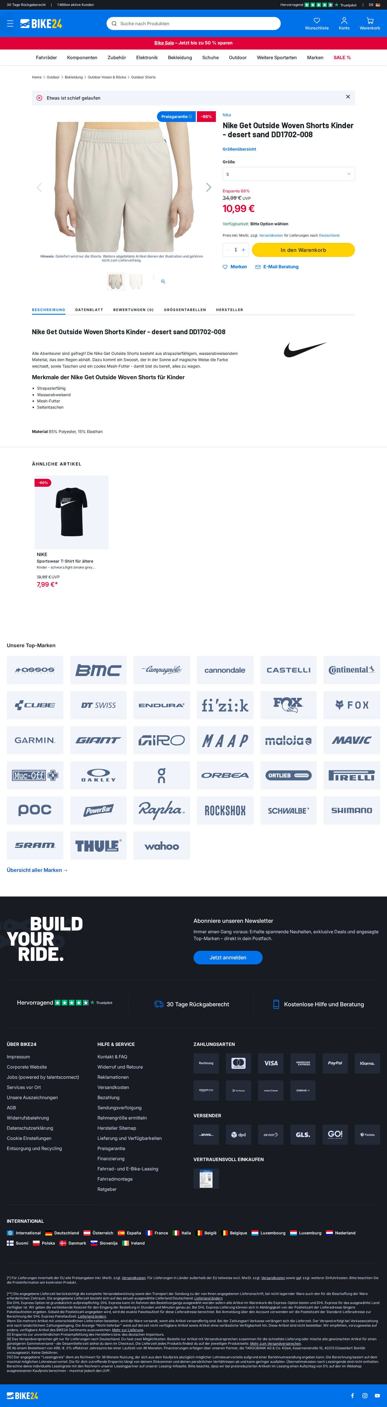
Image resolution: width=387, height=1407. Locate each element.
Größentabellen (185, 310)
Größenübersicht (239, 149)
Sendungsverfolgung (119, 1107)
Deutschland (329, 235)
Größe (229, 161)
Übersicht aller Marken (34, 870)
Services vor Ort (24, 1087)
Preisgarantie (111, 1148)
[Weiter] (209, 187)
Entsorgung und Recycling (34, 1148)
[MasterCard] (238, 1063)
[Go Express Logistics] (335, 1135)
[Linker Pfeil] (40, 512)
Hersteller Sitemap (116, 1128)
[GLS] (303, 1135)
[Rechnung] (206, 1063)
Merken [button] (239, 266)
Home (37, 77)
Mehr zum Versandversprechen (275, 1343)
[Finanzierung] (271, 1090)
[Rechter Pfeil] (103, 512)
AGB (11, 1107)
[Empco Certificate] (206, 1178)
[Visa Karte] (271, 1063)
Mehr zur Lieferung (127, 1330)
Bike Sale (164, 43)
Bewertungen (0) (133, 310)
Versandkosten (113, 1087)
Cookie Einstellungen (29, 1138)
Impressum (18, 1056)
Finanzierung (111, 1158)
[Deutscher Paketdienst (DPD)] (238, 1135)
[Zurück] (39, 187)
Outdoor (53, 77)
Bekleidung (74, 77)
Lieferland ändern (208, 1298)
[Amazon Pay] (206, 1090)
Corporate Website (27, 1067)
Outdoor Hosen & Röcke (107, 77)
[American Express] (303, 1063)
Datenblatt (89, 310)
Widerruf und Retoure (120, 1067)
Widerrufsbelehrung (28, 1118)
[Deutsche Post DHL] (206, 1135)
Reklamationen (113, 1077)
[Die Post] (271, 1135)
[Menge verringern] (228, 250)
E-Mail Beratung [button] (281, 266)
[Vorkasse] (238, 1090)
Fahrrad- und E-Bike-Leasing (127, 1169)
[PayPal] (335, 1063)
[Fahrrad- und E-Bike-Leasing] (303, 1090)
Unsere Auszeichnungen (32, 1097)
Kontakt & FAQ (112, 1056)
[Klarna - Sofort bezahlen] (367, 1063)
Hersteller (229, 310)
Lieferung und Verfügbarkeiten (129, 1138)
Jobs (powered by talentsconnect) (43, 1077)
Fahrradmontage (115, 1179)
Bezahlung (108, 1097)
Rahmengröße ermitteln (122, 1118)
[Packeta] (367, 1135)
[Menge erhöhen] (243, 250)
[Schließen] (348, 96)
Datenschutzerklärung (30, 1128)
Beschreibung (48, 310)
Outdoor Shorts (143, 77)
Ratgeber (107, 1189)
